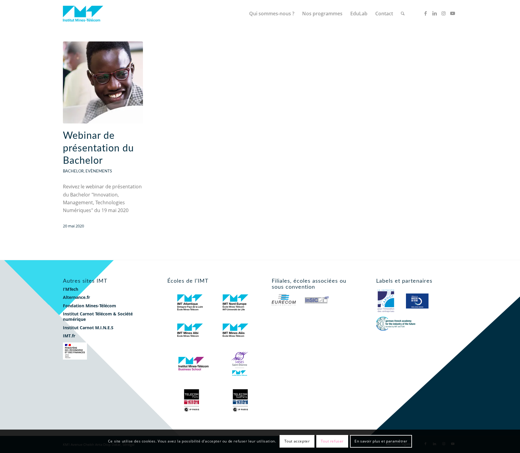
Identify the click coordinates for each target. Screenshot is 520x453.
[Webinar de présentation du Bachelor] (103, 82)
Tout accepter (297, 441)
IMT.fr (69, 336)
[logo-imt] (86, 13)
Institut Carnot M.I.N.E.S (88, 327)
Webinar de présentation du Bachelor (98, 148)
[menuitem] (271, 13)
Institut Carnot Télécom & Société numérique (98, 316)
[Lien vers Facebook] (425, 13)
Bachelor (73, 171)
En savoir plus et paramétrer (380, 441)
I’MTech (70, 289)
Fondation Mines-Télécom (89, 306)
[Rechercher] (403, 13)
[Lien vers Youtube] (452, 13)
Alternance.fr (76, 297)
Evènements (98, 171)
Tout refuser (332, 441)
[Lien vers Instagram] (443, 13)
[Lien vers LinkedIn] (434, 13)
